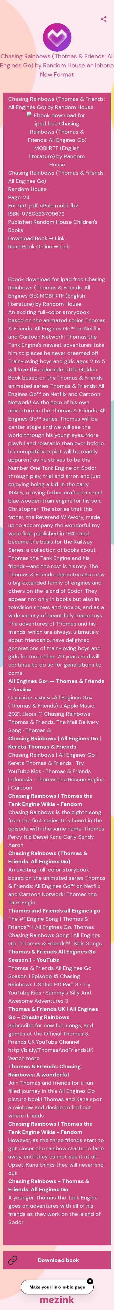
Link (60, 238)
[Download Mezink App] (57, 1299)
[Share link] (103, 18)
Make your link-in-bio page (57, 1287)
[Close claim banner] (90, 1282)
